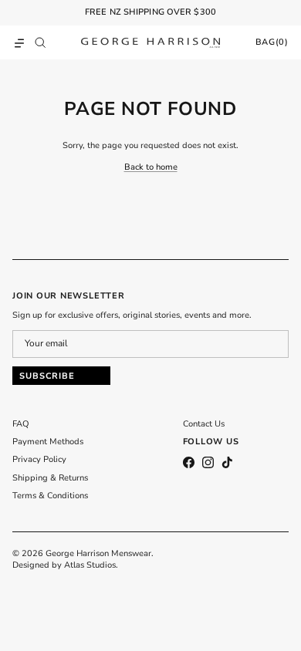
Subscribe (47, 376)
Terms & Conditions (50, 495)
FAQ (20, 424)
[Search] (44, 42)
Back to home (151, 167)
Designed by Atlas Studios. (65, 565)
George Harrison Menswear (98, 553)
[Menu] (19, 42)
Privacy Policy (39, 459)
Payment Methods (47, 441)
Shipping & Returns (50, 478)
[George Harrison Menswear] (150, 42)
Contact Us (204, 424)
